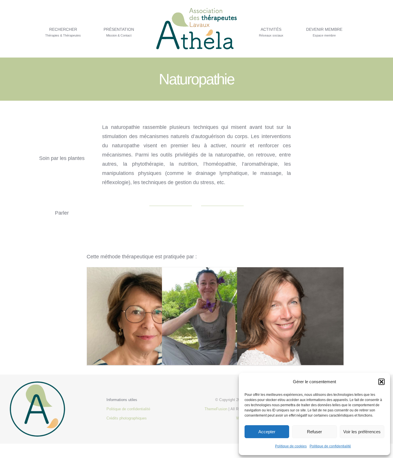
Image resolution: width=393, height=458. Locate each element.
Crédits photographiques (126, 418)
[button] (381, 382)
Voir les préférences (362, 431)
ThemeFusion (216, 409)
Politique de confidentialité (330, 446)
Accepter (266, 431)
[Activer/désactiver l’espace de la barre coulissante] (363, 28)
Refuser (314, 431)
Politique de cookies (291, 446)
